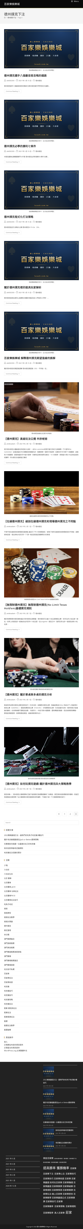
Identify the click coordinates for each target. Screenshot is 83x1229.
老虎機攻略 (8, 999)
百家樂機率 (48, 1206)
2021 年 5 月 (10, 1158)
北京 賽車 (7, 878)
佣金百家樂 (48, 1158)
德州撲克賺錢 (46, 1162)
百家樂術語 (8, 982)
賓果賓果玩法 (9, 1017)
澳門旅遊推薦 (9, 943)
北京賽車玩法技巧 (11, 900)
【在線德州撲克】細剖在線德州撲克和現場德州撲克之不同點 (40, 521)
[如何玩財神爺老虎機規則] (48, 1134)
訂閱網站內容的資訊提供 (13, 1045)
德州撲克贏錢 (54, 1162)
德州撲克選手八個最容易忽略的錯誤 (25, 75)
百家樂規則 (71, 1206)
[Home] (5, 18)
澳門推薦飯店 (9, 939)
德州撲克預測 (62, 1162)
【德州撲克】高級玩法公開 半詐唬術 (25, 438)
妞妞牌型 (7, 913)
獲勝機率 (63, 1168)
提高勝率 (49, 1168)
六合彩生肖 (8, 874)
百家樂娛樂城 (12, 4)
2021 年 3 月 (10, 1169)
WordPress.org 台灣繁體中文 (15, 1050)
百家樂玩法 (8, 978)
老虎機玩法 (8, 1004)
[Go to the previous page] (59, 814)
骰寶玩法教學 (9, 1025)
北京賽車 (7, 882)
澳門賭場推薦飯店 (11, 960)
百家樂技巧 (71, 1173)
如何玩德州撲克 (58, 1158)
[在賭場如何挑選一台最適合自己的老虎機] (48, 1114)
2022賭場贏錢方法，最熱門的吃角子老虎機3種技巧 (24, 835)
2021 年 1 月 (10, 1180)
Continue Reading (12, 90)
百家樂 (6, 973)
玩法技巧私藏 (9, 969)
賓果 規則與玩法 (10, 1008)
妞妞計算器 (8, 921)
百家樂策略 (59, 1206)
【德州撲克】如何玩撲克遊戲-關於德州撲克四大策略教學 (38, 783)
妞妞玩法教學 (9, 917)
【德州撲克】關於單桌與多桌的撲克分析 (28, 694)
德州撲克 (39, 81)
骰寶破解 (7, 1030)
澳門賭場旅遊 (9, 965)
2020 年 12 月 (11, 1186)
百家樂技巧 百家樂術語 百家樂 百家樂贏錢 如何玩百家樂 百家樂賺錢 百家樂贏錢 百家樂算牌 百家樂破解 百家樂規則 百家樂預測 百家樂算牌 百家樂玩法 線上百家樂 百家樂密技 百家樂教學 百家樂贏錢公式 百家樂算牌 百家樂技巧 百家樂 (59, 1190)
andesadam (11, 444)
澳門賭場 (7, 956)
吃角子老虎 (8, 904)
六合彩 (6, 869)
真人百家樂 (59, 1212)
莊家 (69, 1212)
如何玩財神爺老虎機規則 (13, 848)
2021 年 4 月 (10, 1164)
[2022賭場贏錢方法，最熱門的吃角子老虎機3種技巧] (48, 1072)
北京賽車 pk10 (9, 887)
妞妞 (6, 908)
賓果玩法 (7, 1012)
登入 (6, 1042)
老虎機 (6, 986)
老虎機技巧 (8, 991)
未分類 (6, 934)
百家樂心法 (59, 1173)
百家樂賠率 (48, 1212)
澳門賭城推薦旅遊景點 (12, 952)
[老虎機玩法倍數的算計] (48, 1147)
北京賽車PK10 (9, 895)
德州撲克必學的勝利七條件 (20, 146)
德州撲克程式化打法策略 (18, 217)
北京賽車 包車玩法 (11, 891)
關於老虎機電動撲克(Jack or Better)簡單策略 (21, 839)
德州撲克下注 (73, 1158)
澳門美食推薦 (9, 947)
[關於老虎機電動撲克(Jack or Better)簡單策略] (48, 1094)
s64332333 (10, 81)
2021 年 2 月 (10, 1175)
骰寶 (6, 1021)
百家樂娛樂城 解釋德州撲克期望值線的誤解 (29, 358)
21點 (6, 865)
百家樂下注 (48, 1173)
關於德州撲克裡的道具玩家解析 (22, 287)
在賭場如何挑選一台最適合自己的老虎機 (19, 844)
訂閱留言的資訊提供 (12, 1048)
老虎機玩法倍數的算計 (12, 852)
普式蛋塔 (7, 930)
